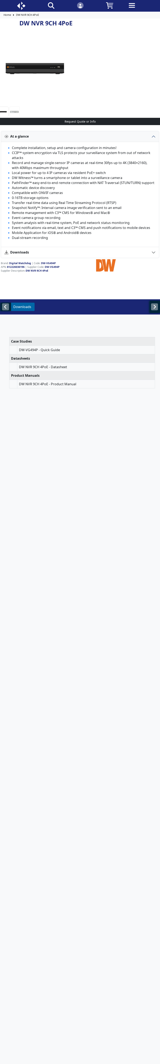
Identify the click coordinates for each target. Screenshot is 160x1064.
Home (7, 15)
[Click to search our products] (51, 5)
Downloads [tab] (22, 307)
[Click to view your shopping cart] (110, 5)
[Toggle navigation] (139, 8)
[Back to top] (154, 1058)
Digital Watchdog (20, 263)
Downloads (19, 252)
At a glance (19, 136)
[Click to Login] (80, 5)
